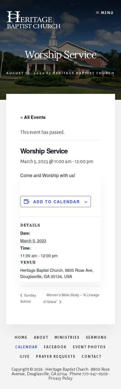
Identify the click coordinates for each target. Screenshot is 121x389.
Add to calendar (56, 201)
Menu (107, 13)
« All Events (33, 117)
